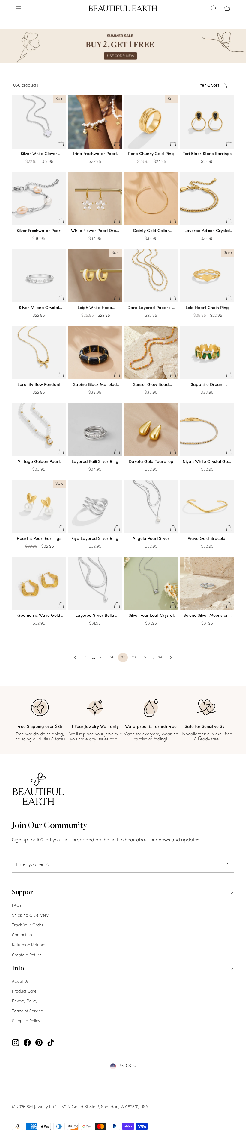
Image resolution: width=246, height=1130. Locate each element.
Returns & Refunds (29, 945)
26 (112, 657)
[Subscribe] (226, 865)
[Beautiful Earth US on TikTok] (50, 1043)
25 (102, 657)
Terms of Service (27, 1011)
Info (18, 969)
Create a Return (27, 955)
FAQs (17, 906)
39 (160, 657)
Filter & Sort (207, 85)
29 (145, 657)
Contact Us (22, 935)
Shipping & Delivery (30, 915)
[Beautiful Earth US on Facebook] (27, 1043)
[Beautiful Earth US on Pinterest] (39, 1043)
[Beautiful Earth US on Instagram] (15, 1043)
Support (23, 892)
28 (134, 657)
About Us (20, 982)
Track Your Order (28, 925)
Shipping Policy (26, 1021)
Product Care (24, 991)
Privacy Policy (25, 1001)
